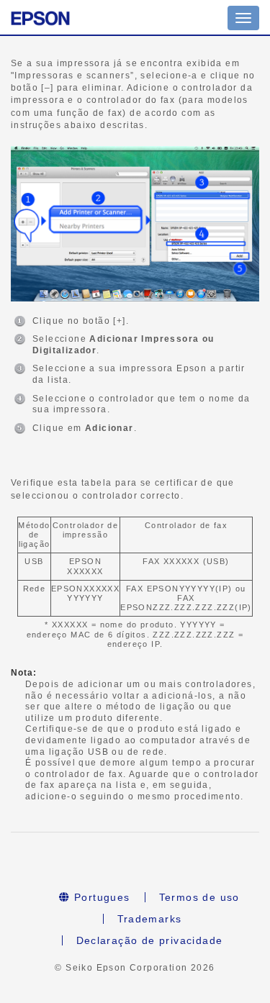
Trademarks (149, 919)
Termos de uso (199, 897)
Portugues (100, 897)
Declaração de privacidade (149, 940)
